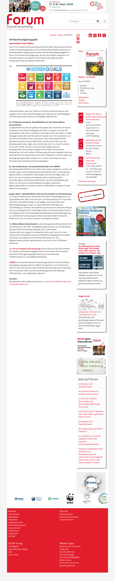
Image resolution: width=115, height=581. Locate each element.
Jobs (10, 552)
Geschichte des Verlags (17, 549)
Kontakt (11, 536)
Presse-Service (14, 528)
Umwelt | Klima (56, 35)
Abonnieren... (84, 103)
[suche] (98, 21)
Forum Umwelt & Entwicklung (26, 248)
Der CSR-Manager (67, 554)
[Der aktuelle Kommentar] (91, 195)
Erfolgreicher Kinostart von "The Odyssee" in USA (90, 313)
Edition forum (65, 560)
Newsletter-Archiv (15, 522)
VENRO (12, 262)
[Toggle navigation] (105, 21)
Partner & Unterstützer (69, 517)
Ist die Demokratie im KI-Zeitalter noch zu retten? (89, 392)
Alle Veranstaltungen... (88, 181)
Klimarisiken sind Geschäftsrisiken (86, 385)
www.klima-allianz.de (19, 284)
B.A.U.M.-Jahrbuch (67, 552)
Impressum (13, 533)
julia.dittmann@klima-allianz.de (58, 281)
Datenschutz (13, 530)
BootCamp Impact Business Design (93, 141)
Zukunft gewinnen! (67, 565)
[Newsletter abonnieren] (78, 42)
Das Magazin (13, 546)
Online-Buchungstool (17, 525)
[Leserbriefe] (78, 35)
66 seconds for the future (70, 546)
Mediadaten (13, 517)
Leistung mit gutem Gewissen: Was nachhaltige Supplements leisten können (91, 414)
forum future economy (69, 562)
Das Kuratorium (66, 514)
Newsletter (13, 519)
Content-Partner (66, 519)
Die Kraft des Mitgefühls (69, 557)
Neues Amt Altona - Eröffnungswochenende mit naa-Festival (96, 117)
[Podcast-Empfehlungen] (78, 38)
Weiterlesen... (84, 97)
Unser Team (13, 554)
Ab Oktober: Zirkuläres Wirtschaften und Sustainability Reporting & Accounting (89, 402)
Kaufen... (82, 100)
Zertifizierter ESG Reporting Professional (93, 161)
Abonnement (13, 514)
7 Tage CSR (64, 549)
